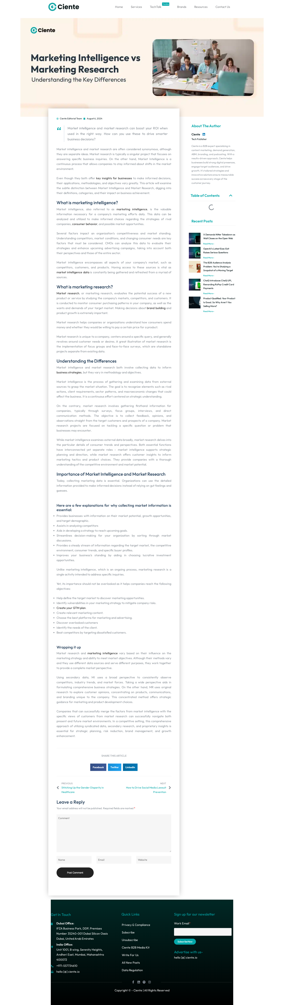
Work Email (182, 923)
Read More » (208, 243)
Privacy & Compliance (136, 925)
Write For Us (130, 955)
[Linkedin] (138, 982)
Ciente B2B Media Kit (136, 947)
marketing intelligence (132, 209)
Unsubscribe (130, 940)
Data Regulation (132, 970)
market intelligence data (73, 272)
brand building (156, 308)
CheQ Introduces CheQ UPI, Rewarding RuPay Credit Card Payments (218, 284)
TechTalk (159, 6)
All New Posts (131, 962)
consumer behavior (84, 224)
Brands (181, 7)
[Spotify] (144, 982)
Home (119, 7)
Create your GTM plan (71, 608)
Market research (68, 293)
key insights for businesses (114, 178)
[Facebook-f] (133, 982)
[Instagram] (149, 982)
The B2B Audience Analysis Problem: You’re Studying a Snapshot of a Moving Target (218, 266)
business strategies (69, 372)
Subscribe (128, 932)
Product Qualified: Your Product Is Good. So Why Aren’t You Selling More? (219, 302)
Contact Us (222, 7)
